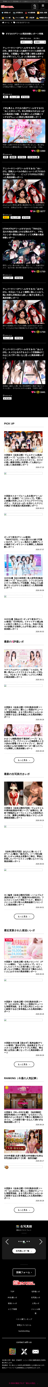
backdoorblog (24, 1331)
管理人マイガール (24, 1325)
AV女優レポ (12, 1297)
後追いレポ (12, 1303)
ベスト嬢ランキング (24, 1319)
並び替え (37, 38)
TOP (12, 1291)
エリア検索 (12, 1309)
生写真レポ (35, 1297)
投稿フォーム (23, 1272)
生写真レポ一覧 (22, 1251)
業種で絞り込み (25, 38)
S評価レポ (35, 1291)
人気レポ (35, 1303)
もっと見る (22, 760)
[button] (18, 1241)
